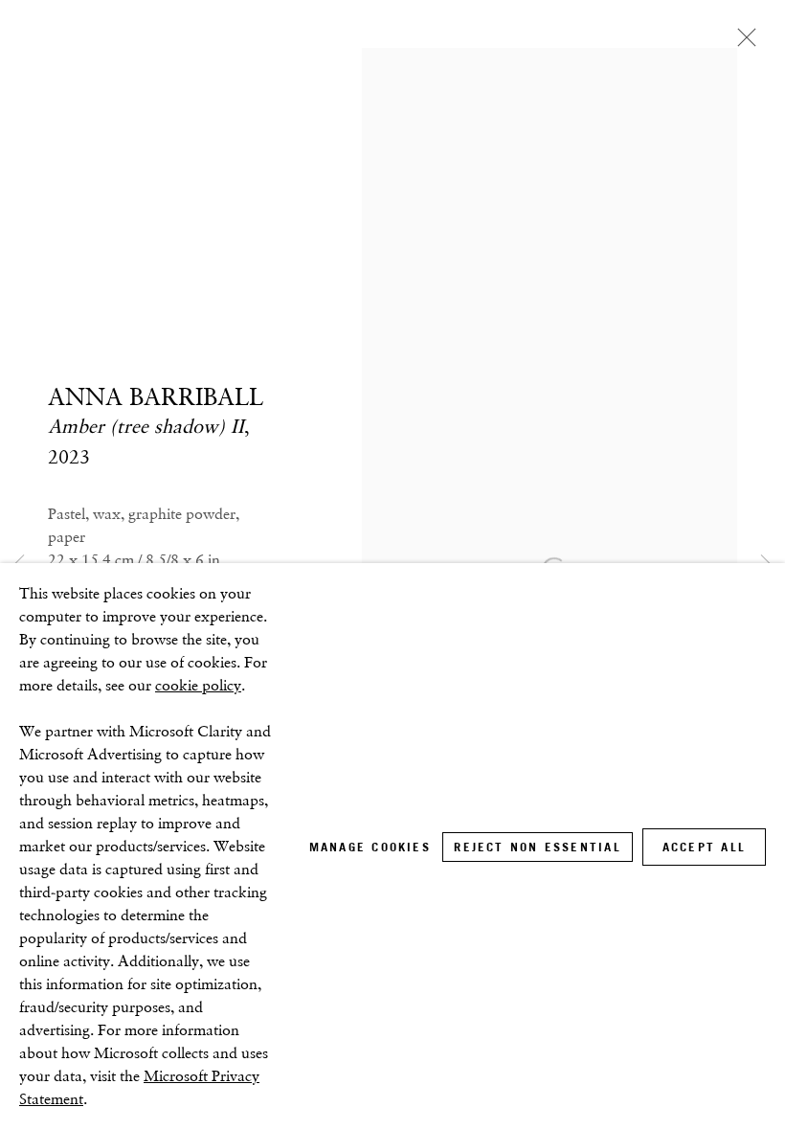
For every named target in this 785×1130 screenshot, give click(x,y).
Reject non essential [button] (537, 847)
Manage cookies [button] (370, 847)
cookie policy (198, 685)
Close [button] (742, 43)
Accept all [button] (704, 847)
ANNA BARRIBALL (155, 396)
